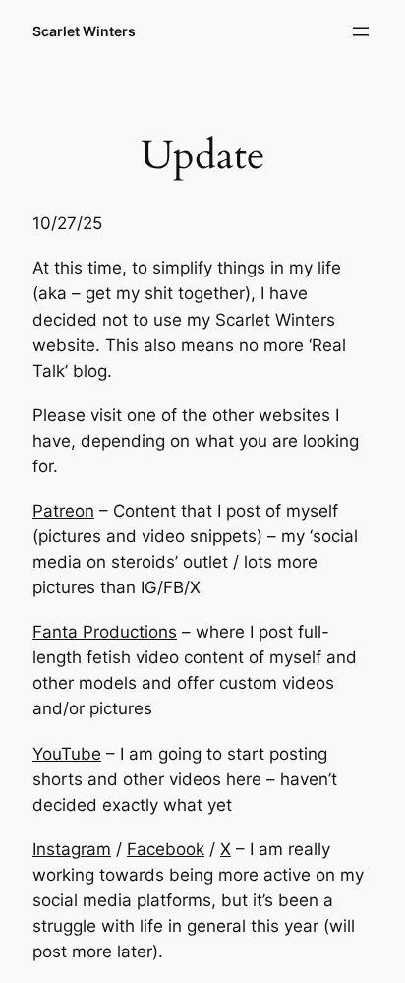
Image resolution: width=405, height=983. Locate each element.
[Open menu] (361, 31)
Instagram (71, 849)
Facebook (165, 849)
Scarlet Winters (84, 31)
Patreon (63, 511)
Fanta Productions (104, 632)
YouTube (66, 754)
